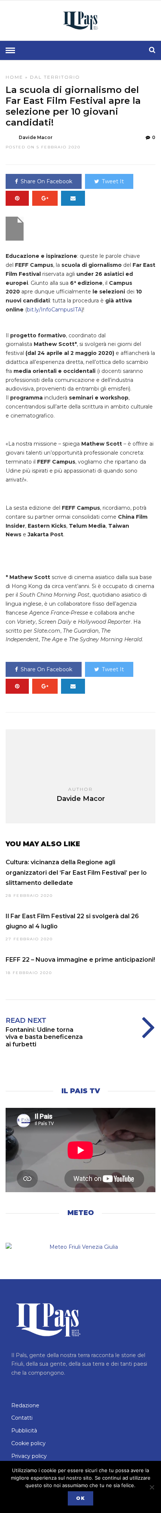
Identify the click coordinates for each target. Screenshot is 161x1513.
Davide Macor (35, 137)
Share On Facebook (46, 181)
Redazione (25, 1405)
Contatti (22, 1417)
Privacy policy (29, 1456)
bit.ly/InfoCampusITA (54, 309)
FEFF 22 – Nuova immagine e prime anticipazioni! (80, 959)
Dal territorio (55, 77)
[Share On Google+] (45, 198)
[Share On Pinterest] (17, 198)
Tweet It (113, 181)
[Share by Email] (73, 198)
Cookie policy (28, 1443)
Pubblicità (24, 1430)
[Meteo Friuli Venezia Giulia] (80, 1247)
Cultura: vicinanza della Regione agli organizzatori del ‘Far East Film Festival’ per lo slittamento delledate (76, 872)
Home (14, 77)
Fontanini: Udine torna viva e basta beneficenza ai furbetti (44, 1037)
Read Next (26, 1020)
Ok (80, 1498)
